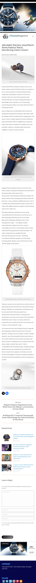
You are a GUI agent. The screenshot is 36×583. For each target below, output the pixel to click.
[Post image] (6, 437)
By (5, 54)
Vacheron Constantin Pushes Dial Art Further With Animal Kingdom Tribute (23, 436)
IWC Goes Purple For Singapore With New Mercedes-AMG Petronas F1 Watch (22, 446)
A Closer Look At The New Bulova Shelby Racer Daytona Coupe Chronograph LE (23, 466)
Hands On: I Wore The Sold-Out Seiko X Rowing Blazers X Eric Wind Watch (22, 456)
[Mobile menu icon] (33, 36)
